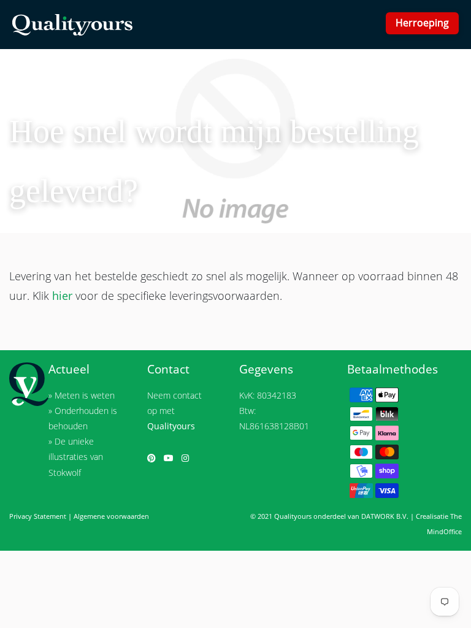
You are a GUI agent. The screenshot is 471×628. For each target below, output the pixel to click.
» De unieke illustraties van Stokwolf (75, 456)
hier (62, 295)
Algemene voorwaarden (111, 516)
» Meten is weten (81, 395)
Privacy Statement (37, 516)
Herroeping (422, 22)
